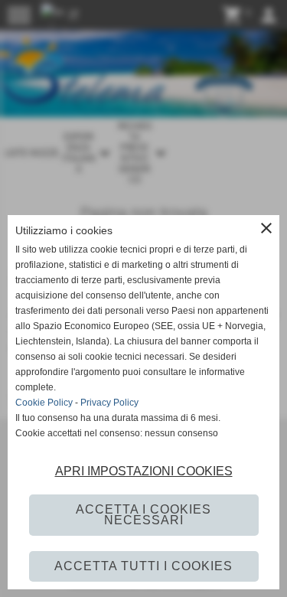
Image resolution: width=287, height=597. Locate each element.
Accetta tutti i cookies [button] (143, 566)
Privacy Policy (109, 402)
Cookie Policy (44, 402)
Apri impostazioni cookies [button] (144, 471)
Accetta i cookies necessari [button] (143, 515)
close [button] (266, 228)
